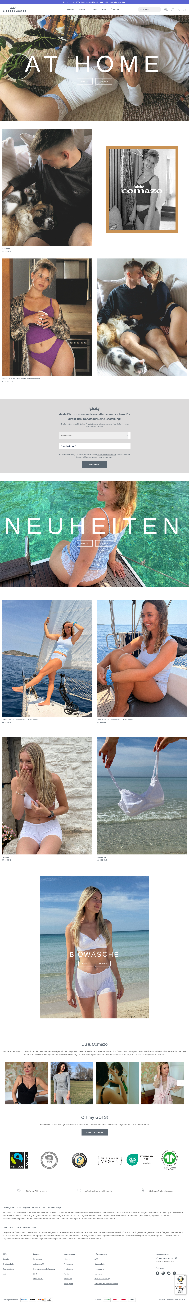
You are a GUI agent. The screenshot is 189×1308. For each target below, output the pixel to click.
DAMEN (84, 81)
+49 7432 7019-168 (168, 1258)
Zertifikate (68, 1279)
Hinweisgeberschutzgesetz (44, 1269)
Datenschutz (99, 1264)
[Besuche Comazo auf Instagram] (163, 1273)
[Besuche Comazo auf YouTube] (168, 1273)
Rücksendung (8, 1269)
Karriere (67, 1274)
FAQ (4, 1274)
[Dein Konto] (178, 9)
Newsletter (37, 1259)
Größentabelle (8, 1264)
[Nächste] (180, 1083)
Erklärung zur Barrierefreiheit (106, 1284)
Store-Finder (38, 1279)
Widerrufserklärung (102, 1279)
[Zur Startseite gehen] (14, 9)
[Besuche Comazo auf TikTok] (174, 1273)
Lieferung (98, 1274)
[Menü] (184, 1276)
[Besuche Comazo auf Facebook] (157, 1273)
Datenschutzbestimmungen (106, 455)
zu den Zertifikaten (94, 1132)
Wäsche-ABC (38, 1264)
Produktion (68, 1269)
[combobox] (151, 9)
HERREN (104, 81)
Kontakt (6, 1259)
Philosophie (68, 1264)
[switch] (180, 1291)
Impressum (99, 1269)
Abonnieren (94, 464)
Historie (67, 1259)
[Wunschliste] (172, 9)
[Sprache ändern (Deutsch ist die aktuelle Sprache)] (166, 9)
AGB (84, 457)
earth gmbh (68, 1284)
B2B (35, 1274)
